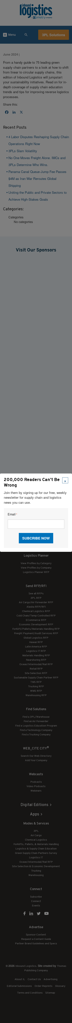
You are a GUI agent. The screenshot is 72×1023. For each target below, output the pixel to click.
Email (12, 514)
